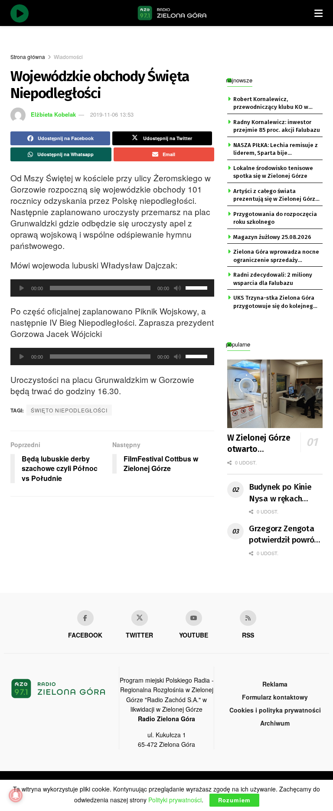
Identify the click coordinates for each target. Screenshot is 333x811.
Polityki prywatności (175, 799)
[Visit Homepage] (172, 13)
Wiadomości (68, 56)
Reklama (274, 684)
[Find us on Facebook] (85, 618)
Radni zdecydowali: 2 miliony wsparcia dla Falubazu (272, 278)
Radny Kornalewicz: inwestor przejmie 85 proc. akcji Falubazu (276, 126)
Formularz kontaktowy (275, 697)
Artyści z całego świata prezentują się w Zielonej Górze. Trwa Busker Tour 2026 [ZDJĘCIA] (276, 195)
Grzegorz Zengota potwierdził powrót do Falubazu (283, 534)
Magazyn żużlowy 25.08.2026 (272, 237)
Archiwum (275, 723)
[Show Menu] (318, 13)
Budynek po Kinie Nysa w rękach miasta (280, 493)
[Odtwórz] (21, 288)
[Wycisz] (177, 288)
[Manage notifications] (16, 795)
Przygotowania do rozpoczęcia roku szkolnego (275, 218)
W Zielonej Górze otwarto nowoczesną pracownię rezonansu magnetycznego (266, 444)
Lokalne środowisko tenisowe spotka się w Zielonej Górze (273, 172)
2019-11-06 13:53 (112, 114)
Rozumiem (234, 800)
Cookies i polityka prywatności (275, 710)
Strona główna (27, 56)
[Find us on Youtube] (194, 618)
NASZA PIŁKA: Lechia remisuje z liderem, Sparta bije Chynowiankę (275, 149)
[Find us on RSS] (248, 618)
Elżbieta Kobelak (53, 114)
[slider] (198, 287)
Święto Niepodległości (69, 410)
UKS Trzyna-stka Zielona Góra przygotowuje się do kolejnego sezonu (275, 302)
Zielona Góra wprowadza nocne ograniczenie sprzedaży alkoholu (276, 256)
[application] (112, 288)
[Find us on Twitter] (139, 618)
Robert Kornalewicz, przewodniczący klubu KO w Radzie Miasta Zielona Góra (270, 103)
